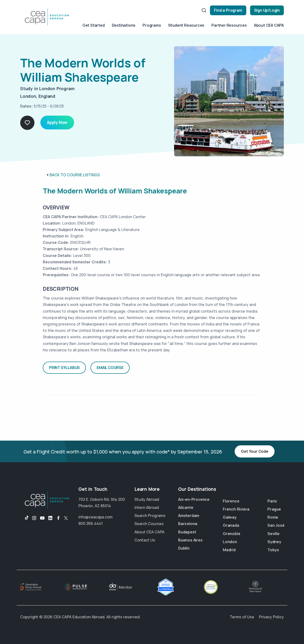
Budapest (187, 532)
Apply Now (57, 122)
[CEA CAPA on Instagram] (34, 518)
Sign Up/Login (267, 10)
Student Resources (186, 25)
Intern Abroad (146, 507)
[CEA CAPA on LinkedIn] (50, 518)
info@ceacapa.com (95, 517)
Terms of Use (242, 616)
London (230, 541)
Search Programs (150, 515)
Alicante (185, 507)
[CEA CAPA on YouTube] (42, 518)
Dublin (184, 548)
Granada (231, 525)
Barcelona (187, 523)
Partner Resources (229, 25)
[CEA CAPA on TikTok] (24, 518)
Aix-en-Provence (193, 499)
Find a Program (228, 10)
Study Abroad (146, 499)
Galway (230, 517)
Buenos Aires (190, 540)
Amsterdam (188, 515)
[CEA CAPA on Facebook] (58, 518)
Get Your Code (254, 451)
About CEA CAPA (269, 25)
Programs (151, 25)
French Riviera (236, 509)
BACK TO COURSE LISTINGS (75, 174)
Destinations (124, 25)
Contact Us (144, 540)
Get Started (93, 25)
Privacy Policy (271, 616)
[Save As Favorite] (27, 123)
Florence (231, 501)
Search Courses (149, 523)
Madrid (229, 549)
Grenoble (231, 533)
